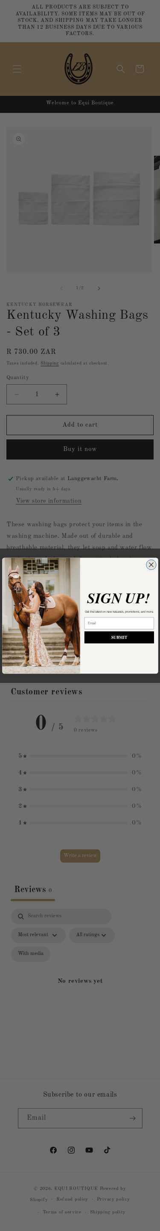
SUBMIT (119, 637)
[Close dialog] (151, 565)
